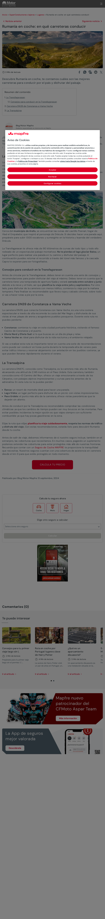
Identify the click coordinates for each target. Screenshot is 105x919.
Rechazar (52, 177)
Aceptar (52, 170)
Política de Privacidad (27, 161)
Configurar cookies (52, 183)
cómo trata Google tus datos (72, 161)
